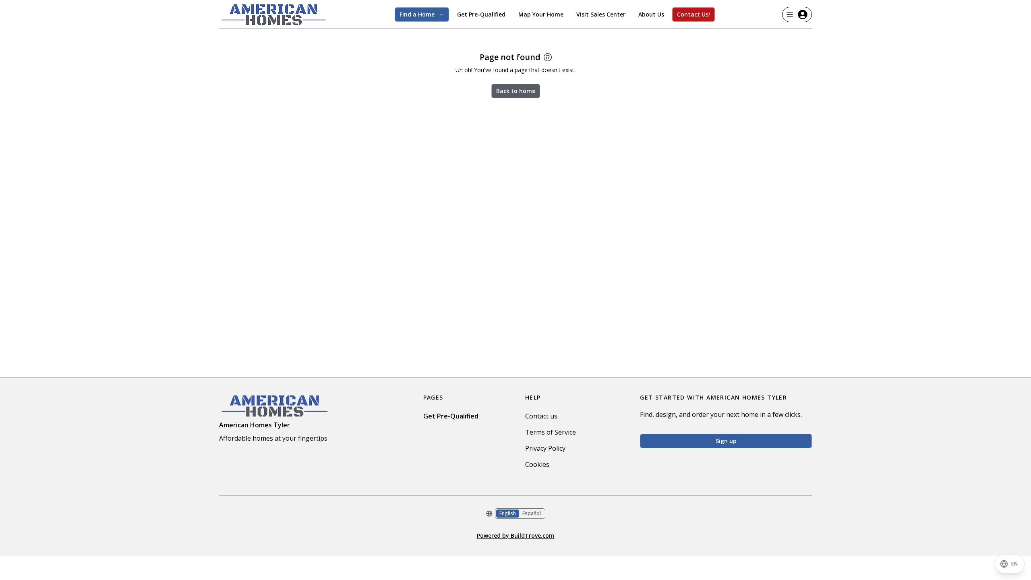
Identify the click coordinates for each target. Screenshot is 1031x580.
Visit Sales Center (600, 14)
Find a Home (417, 14)
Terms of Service (550, 432)
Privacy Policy (545, 448)
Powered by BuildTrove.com (516, 535)
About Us (651, 14)
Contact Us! (693, 14)
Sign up (726, 441)
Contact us (541, 416)
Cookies (537, 464)
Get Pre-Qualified (481, 14)
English (507, 513)
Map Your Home (540, 14)
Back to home (515, 91)
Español (531, 513)
